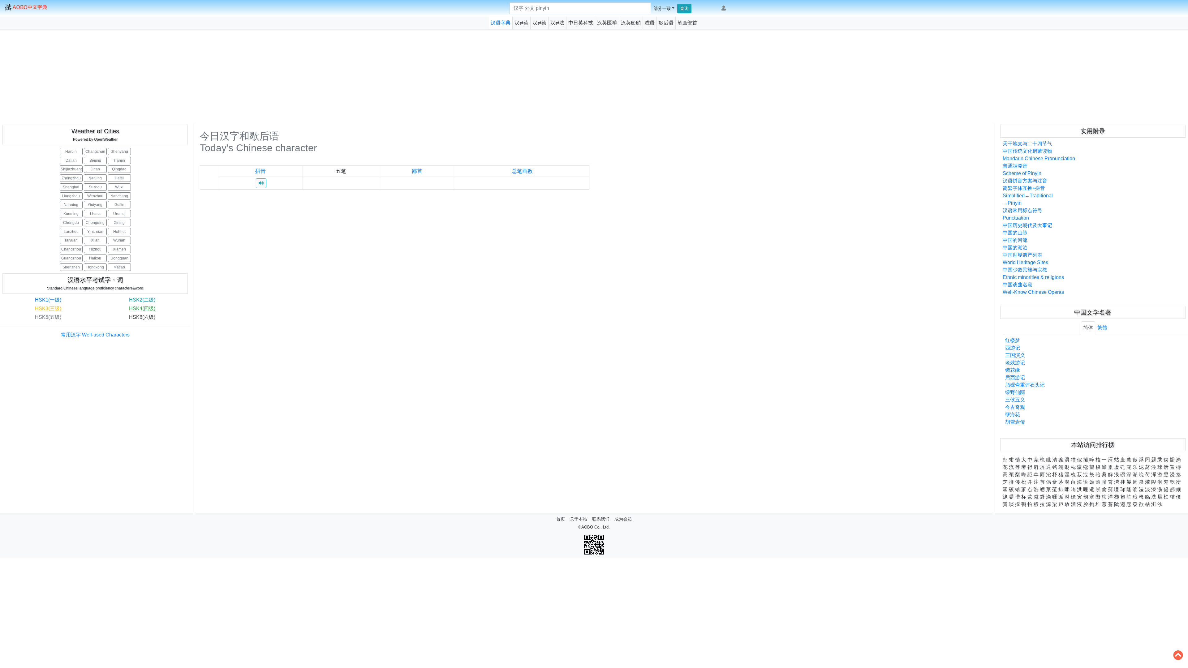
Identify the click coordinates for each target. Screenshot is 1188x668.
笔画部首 (687, 22)
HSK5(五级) (48, 317)
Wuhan (119, 240)
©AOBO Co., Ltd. (594, 527)
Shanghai (71, 187)
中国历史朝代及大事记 (1027, 225)
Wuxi (119, 187)
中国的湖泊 (1015, 247)
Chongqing (95, 223)
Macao (119, 267)
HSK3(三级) (48, 308)
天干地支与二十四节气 (1027, 143)
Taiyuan (71, 240)
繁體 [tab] (1102, 327)
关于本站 (578, 518)
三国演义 (1015, 355)
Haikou (95, 258)
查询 (684, 8)
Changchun (95, 151)
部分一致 (662, 8)
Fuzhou (95, 249)
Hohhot (119, 231)
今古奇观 (1015, 407)
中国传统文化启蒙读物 (1027, 151)
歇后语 (666, 22)
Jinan (95, 169)
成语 (650, 22)
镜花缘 (1012, 370)
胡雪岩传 (1015, 422)
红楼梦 (1012, 340)
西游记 (1012, 347)
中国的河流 (1015, 240)
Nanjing (95, 178)
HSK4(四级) (142, 308)
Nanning (71, 205)
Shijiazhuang (72, 169)
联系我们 (600, 518)
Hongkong (95, 267)
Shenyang (119, 151)
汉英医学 (607, 22)
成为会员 (623, 518)
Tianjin (119, 160)
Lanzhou (71, 231)
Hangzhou (71, 196)
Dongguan (119, 258)
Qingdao (119, 169)
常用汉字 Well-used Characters (95, 334)
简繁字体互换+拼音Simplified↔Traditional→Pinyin (1028, 196)
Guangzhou (71, 258)
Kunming (71, 214)
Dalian (71, 160)
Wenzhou (95, 196)
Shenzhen (71, 267)
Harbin (71, 151)
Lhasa (95, 214)
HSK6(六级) (142, 317)
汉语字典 (500, 22)
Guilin (119, 205)
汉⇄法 (557, 22)
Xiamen (119, 249)
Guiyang (95, 205)
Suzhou (95, 187)
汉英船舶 (631, 22)
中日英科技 (580, 22)
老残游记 (1015, 362)
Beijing (95, 160)
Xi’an (95, 240)
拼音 (260, 171)
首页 (560, 518)
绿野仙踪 (1015, 392)
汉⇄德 (539, 22)
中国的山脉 (1015, 232)
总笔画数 (522, 171)
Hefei (119, 178)
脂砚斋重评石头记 (1025, 385)
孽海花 (1012, 414)
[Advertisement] (594, 75)
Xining (119, 223)
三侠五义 (1015, 399)
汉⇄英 (521, 22)
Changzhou (71, 249)
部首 (417, 171)
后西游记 (1015, 377)
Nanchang (119, 196)
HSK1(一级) (48, 299)
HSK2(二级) (142, 299)
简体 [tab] (1088, 327)
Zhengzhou (71, 178)
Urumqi (119, 214)
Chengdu (71, 223)
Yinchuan (95, 231)
